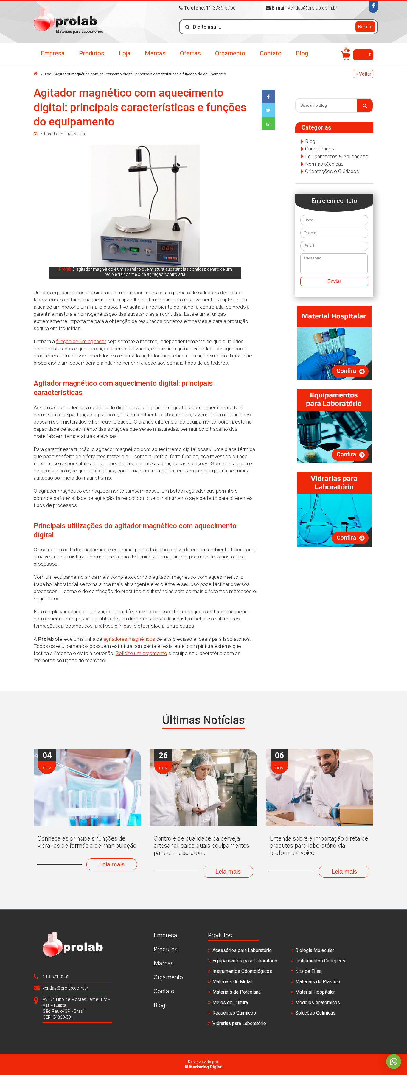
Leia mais (112, 864)
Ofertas (190, 53)
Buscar (365, 26)
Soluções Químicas (315, 1012)
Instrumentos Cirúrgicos (320, 960)
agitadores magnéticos (129, 639)
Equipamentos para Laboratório (244, 960)
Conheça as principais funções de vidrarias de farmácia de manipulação (87, 842)
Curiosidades (319, 149)
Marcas (155, 53)
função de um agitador (81, 341)
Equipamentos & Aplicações (336, 156)
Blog (302, 53)
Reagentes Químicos (234, 1012)
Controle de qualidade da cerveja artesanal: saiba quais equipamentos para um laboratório (201, 845)
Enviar (334, 281)
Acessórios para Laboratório (242, 950)
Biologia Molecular (314, 950)
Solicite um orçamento (141, 653)
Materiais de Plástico (317, 981)
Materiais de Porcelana (236, 992)
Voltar (364, 74)
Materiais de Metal (232, 981)
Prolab (65, 269)
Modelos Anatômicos (317, 1002)
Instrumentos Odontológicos (242, 971)
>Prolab (68, 21)
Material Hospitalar (315, 992)
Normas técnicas (324, 164)
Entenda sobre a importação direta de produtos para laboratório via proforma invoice (319, 845)
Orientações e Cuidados (332, 171)
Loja (125, 53)
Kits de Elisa (308, 971)
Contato (271, 53)
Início (37, 73)
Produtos (91, 53)
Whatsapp (393, 1061)
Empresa (53, 53)
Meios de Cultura (230, 1002)
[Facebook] (373, 7)
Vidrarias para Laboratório (239, 1023)
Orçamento (230, 53)
